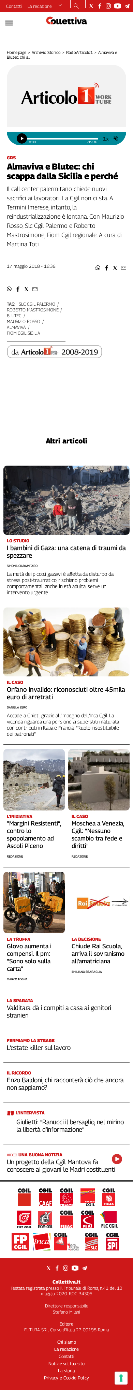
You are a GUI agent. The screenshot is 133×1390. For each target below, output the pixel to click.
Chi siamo (66, 1342)
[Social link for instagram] (108, 6)
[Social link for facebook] (99, 6)
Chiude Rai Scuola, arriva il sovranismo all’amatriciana (98, 953)
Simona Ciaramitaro (22, 566)
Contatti (14, 6)
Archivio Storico (46, 52)
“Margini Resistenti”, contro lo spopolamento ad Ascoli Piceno (34, 834)
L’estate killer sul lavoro (39, 1047)
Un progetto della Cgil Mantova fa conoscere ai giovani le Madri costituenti (61, 1165)
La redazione (40, 6)
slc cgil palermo (37, 304)
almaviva (16, 327)
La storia (66, 1370)
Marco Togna (17, 979)
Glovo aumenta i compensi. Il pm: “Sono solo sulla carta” (29, 957)
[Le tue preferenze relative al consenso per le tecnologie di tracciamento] (121, 1378)
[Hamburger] (9, 23)
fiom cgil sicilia (23, 333)
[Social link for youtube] (117, 6)
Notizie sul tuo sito (66, 1363)
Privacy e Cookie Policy (66, 1377)
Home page (16, 52)
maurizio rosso (23, 321)
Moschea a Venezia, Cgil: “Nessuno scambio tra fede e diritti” (98, 834)
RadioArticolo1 (79, 52)
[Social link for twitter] (91, 6)
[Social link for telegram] (127, 6)
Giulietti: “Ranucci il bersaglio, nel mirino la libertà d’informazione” (70, 1125)
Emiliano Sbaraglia (87, 972)
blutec (14, 315)
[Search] (76, 6)
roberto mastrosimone (32, 309)
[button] (98, 267)
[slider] (62, 139)
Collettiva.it (66, 1282)
